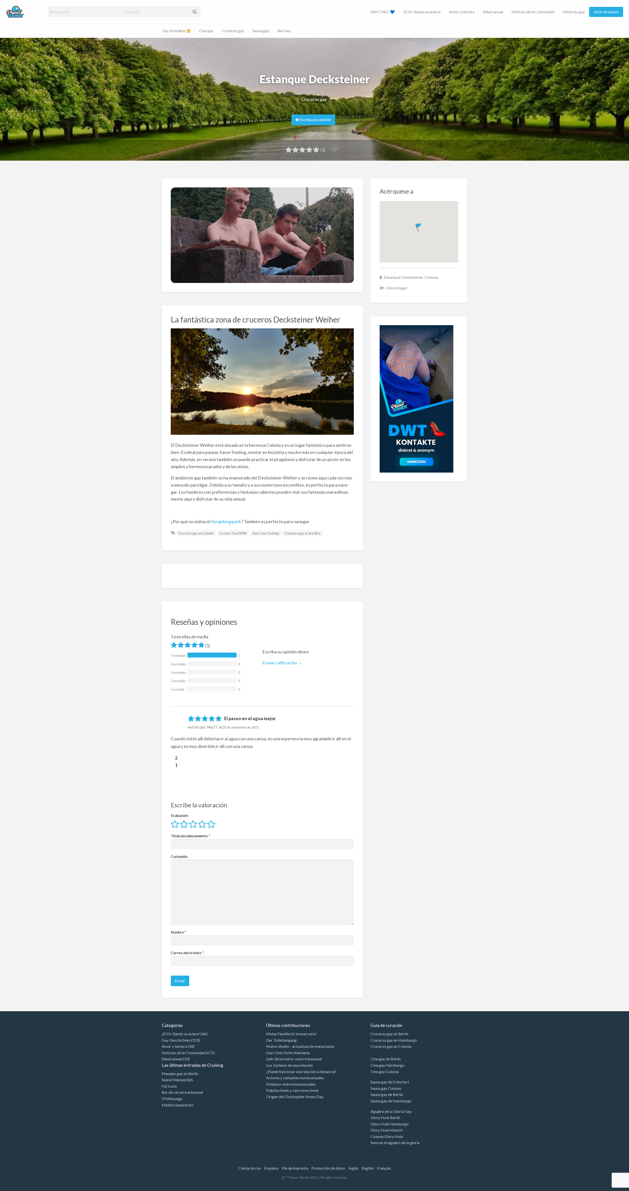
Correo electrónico (187, 953)
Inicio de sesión (606, 12)
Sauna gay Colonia (386, 1088)
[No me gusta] (173, 765)
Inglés (353, 1168)
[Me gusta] (173, 758)
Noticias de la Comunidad (533, 12)
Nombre (178, 932)
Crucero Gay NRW (233, 533)
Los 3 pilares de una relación (289, 1065)
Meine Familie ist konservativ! (291, 1033)
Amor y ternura (461, 12)
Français (384, 1168)
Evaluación (179, 815)
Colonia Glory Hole (387, 1136)
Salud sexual (493, 12)
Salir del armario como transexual (294, 1058)
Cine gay (206, 30)
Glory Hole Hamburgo (390, 1123)
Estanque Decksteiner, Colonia (411, 277)
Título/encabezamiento (190, 836)
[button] (419, 226)
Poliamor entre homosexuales (291, 1084)
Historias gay (574, 12)
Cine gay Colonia (385, 1071)
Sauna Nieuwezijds (177, 1079)
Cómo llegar (396, 287)
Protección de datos (328, 1168)
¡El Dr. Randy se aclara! (422, 12)
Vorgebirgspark (226, 521)
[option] (606, 1187)
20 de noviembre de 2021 (240, 727)
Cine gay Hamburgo (387, 1065)
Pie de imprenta (295, 1168)
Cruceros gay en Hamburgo (394, 1040)
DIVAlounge (172, 1098)
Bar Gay (284, 30)
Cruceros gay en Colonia (196, 533)
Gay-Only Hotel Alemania (288, 1052)
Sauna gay (260, 30)
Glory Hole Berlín (385, 1117)
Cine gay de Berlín (386, 1058)
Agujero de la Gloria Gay (391, 1111)
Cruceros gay (233, 30)
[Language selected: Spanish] (608, 1186)
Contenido (179, 856)
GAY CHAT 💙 (382, 12)
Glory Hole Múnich (387, 1130)
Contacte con (249, 1168)
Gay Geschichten (176, 1040)
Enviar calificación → (282, 662)
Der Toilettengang (281, 1040)
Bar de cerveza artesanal (182, 1092)
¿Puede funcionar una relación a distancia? (301, 1071)
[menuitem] (382, 12)
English (368, 1168)
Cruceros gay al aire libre (302, 533)
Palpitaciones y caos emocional (292, 1090)
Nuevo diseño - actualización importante (300, 1046)
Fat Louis (169, 1086)
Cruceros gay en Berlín (389, 1033)
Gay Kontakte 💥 (176, 30)
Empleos (271, 1168)
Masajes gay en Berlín (180, 1073)
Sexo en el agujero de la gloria (395, 1142)
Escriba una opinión (315, 119)
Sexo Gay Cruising (265, 533)
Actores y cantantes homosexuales (295, 1077)
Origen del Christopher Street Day (294, 1096)
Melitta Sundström (177, 1105)
